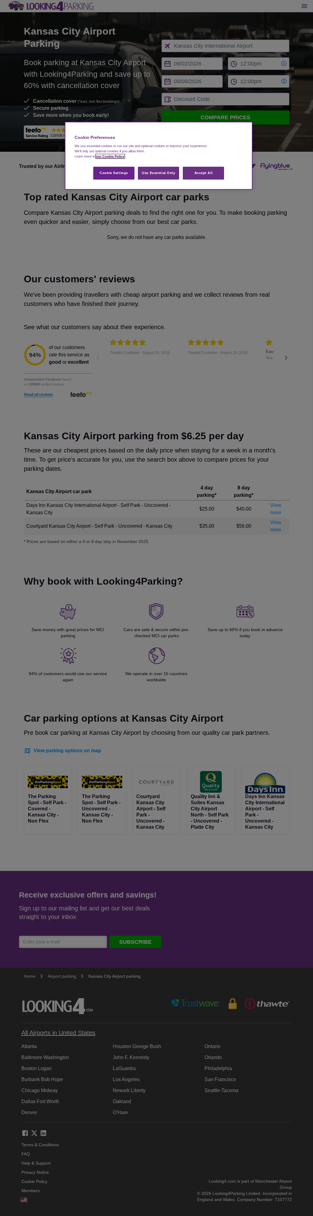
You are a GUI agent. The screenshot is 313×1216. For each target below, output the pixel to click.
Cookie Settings (114, 173)
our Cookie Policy (110, 156)
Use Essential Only (158, 173)
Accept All (203, 173)
